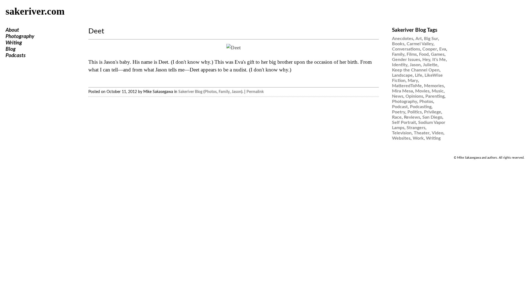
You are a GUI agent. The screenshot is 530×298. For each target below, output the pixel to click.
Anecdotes (402, 38)
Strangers (416, 128)
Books (398, 44)
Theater (422, 133)
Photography (20, 36)
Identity (399, 65)
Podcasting (420, 107)
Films (412, 54)
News (397, 96)
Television (402, 133)
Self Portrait (404, 122)
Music (438, 91)
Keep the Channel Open (415, 70)
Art (418, 38)
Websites (401, 138)
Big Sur (431, 38)
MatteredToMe (407, 86)
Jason (236, 92)
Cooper (429, 49)
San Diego (432, 117)
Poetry (398, 112)
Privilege (432, 112)
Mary (413, 80)
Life (418, 75)
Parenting (434, 96)
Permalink (255, 92)
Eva (442, 49)
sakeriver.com (35, 11)
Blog (11, 49)
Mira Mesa (402, 91)
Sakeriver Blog (190, 92)
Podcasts (16, 55)
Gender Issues (406, 59)
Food (424, 54)
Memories (434, 86)
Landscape (402, 75)
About (12, 30)
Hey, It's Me (434, 59)
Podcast (400, 107)
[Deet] (233, 47)
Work (418, 138)
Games (437, 54)
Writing (14, 43)
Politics (414, 112)
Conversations (406, 49)
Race (397, 117)
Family (224, 92)
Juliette (430, 65)
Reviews (412, 117)
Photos (211, 92)
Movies (422, 91)
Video (437, 133)
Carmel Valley (420, 44)
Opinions (414, 96)
